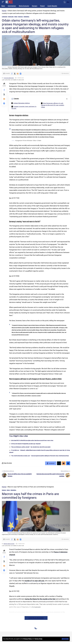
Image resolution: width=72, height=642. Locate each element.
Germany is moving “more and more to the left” (24, 107)
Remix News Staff (9, 543)
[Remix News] (9, 2)
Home (4, 11)
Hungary (11, 16)
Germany (4, 16)
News (15, 16)
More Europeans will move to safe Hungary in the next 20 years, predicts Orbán (52, 105)
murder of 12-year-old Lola (34, 581)
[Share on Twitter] (14, 73)
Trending (26, 16)
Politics (20, 16)
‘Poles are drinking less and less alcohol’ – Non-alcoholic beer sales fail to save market (30, 447)
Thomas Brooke (9, 78)
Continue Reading (36, 618)
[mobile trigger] (3, 2)
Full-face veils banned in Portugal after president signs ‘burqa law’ (26, 444)
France (4, 490)
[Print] (20, 73)
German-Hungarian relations (21, 103)
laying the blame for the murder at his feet (40, 599)
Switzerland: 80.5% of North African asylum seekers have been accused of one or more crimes (32, 441)
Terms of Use (38, 639)
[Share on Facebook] (11, 73)
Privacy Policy (27, 639)
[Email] (17, 73)
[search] (64, 2)
